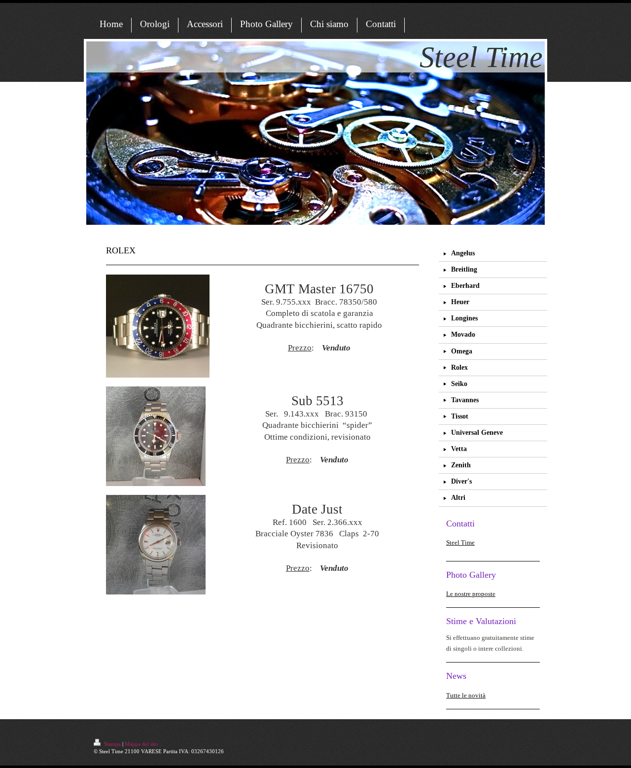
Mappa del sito (141, 744)
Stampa (112, 744)
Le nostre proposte (470, 593)
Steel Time (460, 542)
